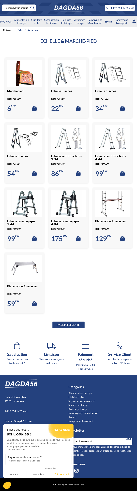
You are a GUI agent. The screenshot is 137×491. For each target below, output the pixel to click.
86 (57, 173)
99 (101, 173)
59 (13, 303)
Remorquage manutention (83, 412)
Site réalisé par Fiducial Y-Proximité (68, 484)
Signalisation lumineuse (81, 400)
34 (101, 108)
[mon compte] (134, 21)
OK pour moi (62, 474)
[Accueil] (70, 8)
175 (59, 238)
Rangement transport (80, 420)
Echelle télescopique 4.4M (65, 223)
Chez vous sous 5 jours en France (51, 358)
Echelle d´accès (61, 91)
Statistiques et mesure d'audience (24, 461)
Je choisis (38, 474)
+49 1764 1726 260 (122, 7)
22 (57, 108)
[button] (7, 485)
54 (13, 173)
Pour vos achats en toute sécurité (17, 358)
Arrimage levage (77, 408)
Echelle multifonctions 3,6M (66, 158)
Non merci (15, 474)
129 (103, 238)
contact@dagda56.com (18, 420)
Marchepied (15, 91)
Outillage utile (76, 396)
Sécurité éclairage (78, 404)
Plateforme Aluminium (110, 221)
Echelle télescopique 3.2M (21, 223)
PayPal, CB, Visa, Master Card (85, 361)
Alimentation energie (80, 392)
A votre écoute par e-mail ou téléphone (120, 358)
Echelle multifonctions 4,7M (110, 158)
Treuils (72, 416)
